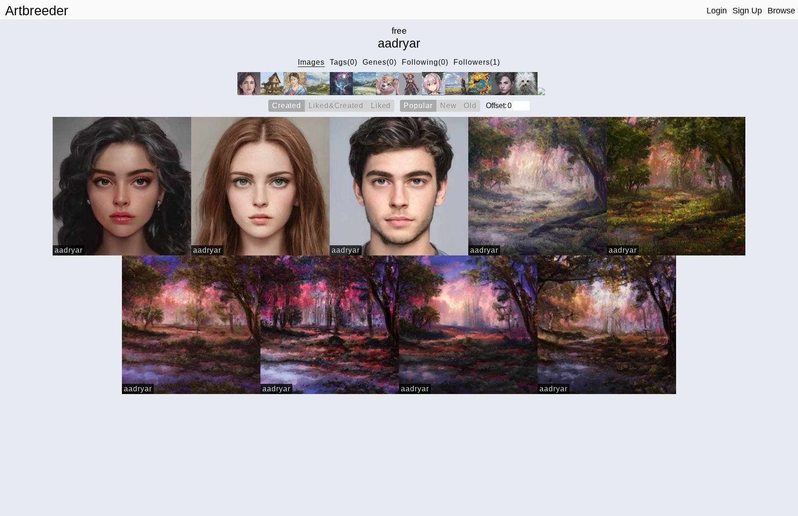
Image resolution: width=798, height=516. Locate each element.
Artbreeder (36, 10)
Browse (781, 10)
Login (717, 10)
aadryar (68, 250)
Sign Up (747, 10)
